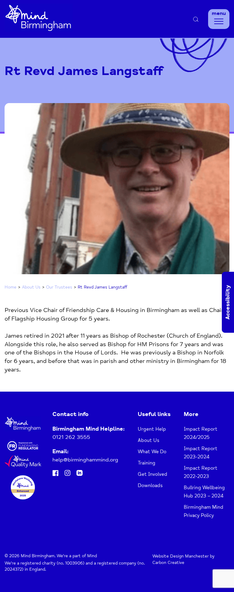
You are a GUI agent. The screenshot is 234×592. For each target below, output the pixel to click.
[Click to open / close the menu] (219, 21)
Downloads (150, 486)
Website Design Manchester (180, 556)
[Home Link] (39, 30)
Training (146, 463)
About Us (31, 287)
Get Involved (152, 474)
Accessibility (227, 302)
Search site (181, 19)
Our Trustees (59, 287)
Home (10, 287)
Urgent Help (152, 429)
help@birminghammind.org (85, 459)
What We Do (152, 452)
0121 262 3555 (71, 437)
